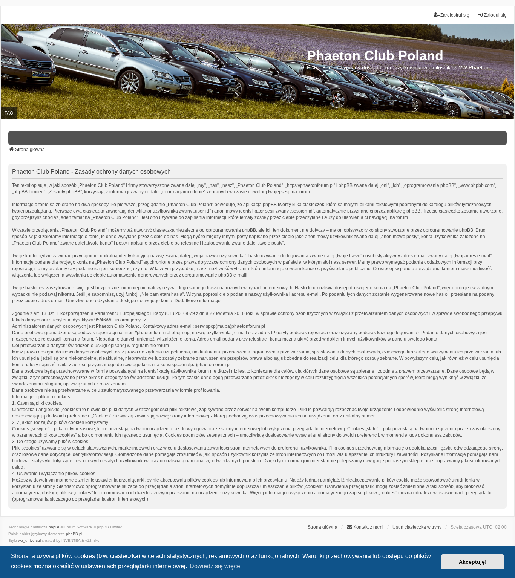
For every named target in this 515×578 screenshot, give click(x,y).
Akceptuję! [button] (473, 562)
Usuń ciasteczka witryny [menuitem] (416, 527)
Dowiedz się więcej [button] (216, 566)
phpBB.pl (74, 534)
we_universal (29, 540)
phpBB (55, 527)
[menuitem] (364, 527)
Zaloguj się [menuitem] (495, 15)
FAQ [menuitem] (9, 113)
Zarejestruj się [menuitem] (454, 15)
